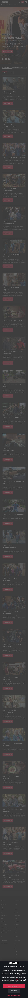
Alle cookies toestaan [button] (14, 986)
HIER (17, 979)
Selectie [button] (14, 990)
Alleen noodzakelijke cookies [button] (14, 995)
